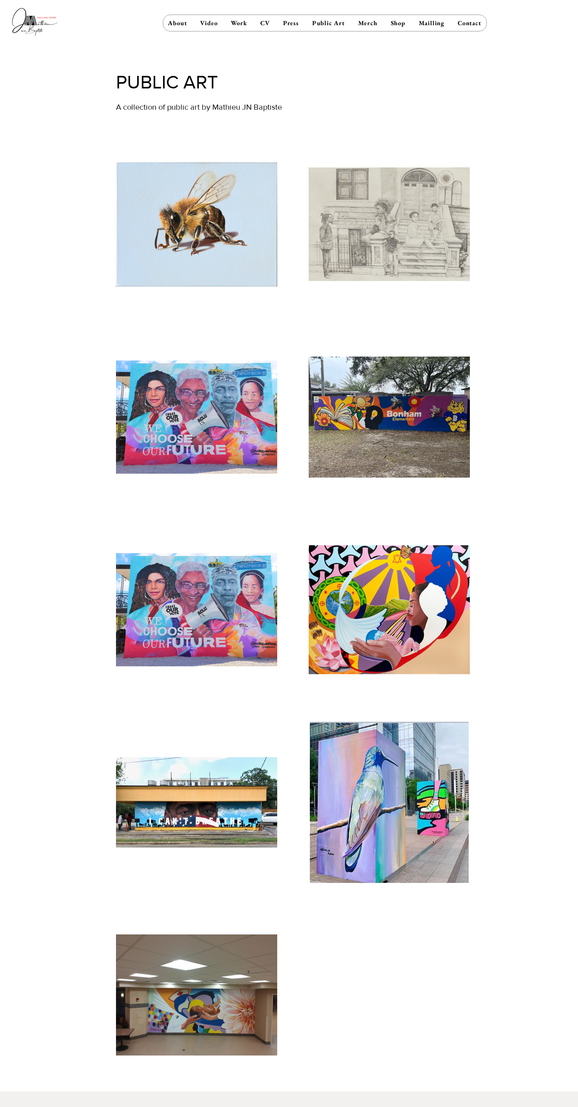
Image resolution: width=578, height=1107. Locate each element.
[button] (239, 23)
